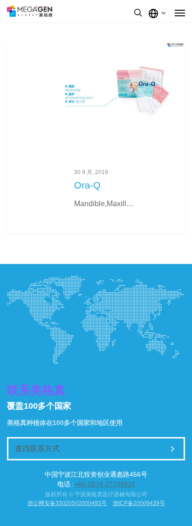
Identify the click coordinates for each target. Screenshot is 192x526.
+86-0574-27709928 (105, 484)
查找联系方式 (37, 448)
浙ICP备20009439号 (139, 503)
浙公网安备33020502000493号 (67, 503)
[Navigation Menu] (180, 12)
